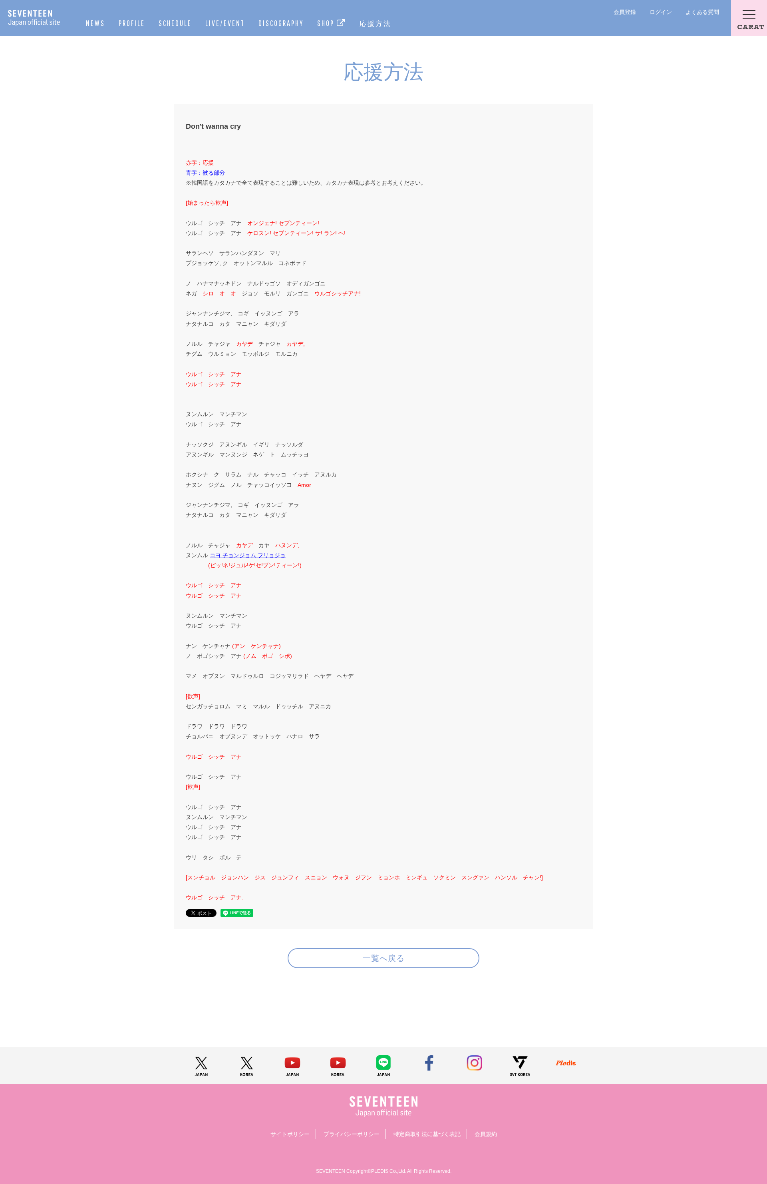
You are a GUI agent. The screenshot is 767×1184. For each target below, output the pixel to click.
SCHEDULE (175, 23)
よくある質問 (702, 12)
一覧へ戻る (384, 958)
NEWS (95, 23)
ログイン (661, 12)
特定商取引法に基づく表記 (427, 1134)
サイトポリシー (290, 1134)
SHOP (327, 23)
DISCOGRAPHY (281, 23)
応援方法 (375, 23)
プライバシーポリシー (352, 1134)
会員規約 (486, 1134)
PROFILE (132, 23)
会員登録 (625, 12)
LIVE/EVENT (225, 23)
